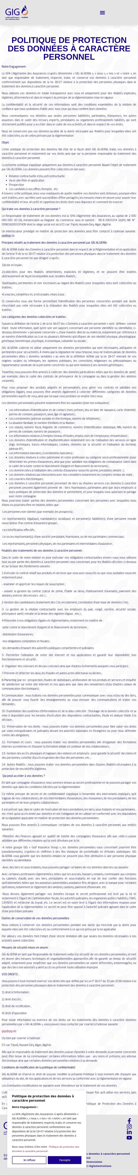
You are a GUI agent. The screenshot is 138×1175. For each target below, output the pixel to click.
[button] (102, 13)
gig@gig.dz (9, 1031)
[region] (46, 1129)
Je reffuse (29, 1160)
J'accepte (64, 1160)
